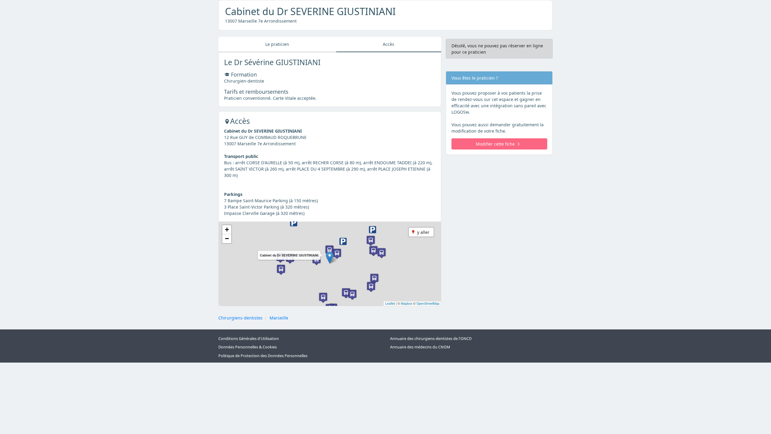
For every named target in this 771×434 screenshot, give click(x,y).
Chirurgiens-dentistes (240, 318)
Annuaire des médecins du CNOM (420, 347)
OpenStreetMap (428, 303)
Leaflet (390, 303)
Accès (388, 44)
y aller (423, 232)
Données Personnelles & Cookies (247, 347)
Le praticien (277, 44)
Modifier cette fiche (495, 144)
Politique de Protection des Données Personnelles (262, 355)
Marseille (279, 318)
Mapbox (406, 303)
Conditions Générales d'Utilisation (248, 338)
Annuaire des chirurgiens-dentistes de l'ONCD (431, 338)
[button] (329, 257)
